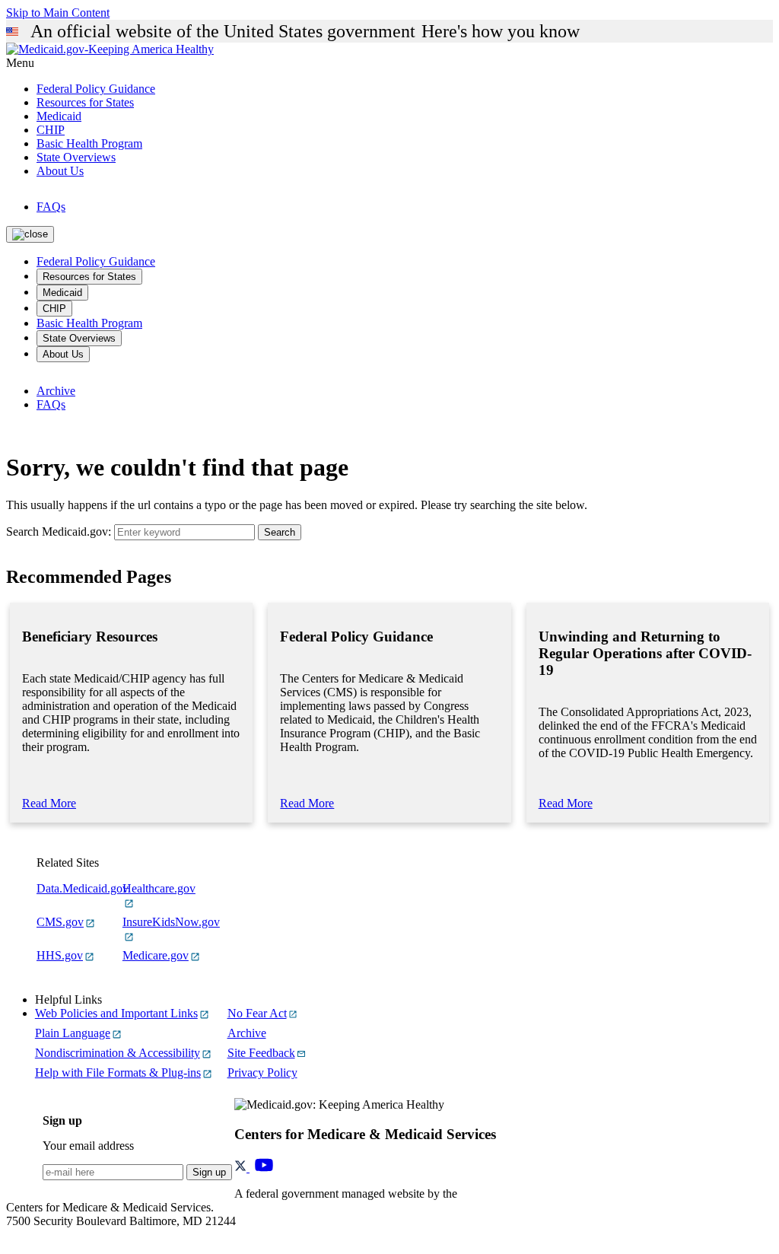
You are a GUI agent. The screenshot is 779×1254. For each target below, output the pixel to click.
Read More (49, 803)
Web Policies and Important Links (116, 1013)
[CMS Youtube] (264, 1167)
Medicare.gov (155, 955)
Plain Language (72, 1032)
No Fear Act (257, 1013)
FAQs (51, 206)
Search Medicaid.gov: (58, 531)
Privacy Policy (262, 1072)
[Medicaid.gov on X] (242, 1167)
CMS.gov (60, 921)
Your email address (88, 1145)
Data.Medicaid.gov (83, 888)
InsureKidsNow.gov (171, 921)
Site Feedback (261, 1052)
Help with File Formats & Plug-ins (118, 1072)
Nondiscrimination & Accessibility (117, 1052)
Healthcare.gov (159, 888)
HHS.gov (60, 955)
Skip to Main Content (58, 12)
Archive (56, 390)
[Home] (110, 49)
